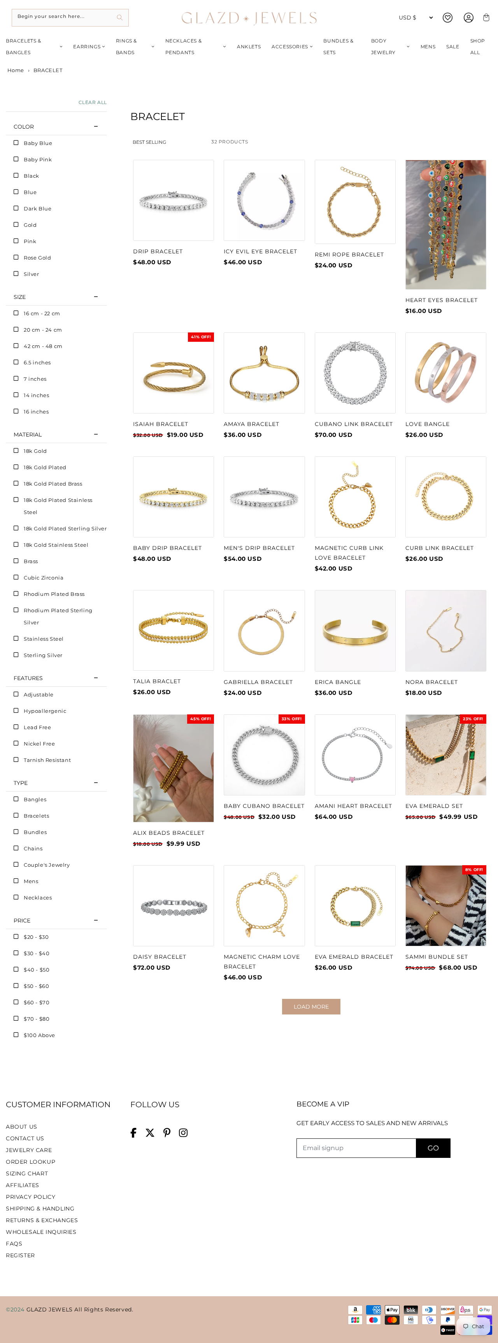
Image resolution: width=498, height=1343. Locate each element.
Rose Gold (37, 257)
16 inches (36, 411)
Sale (452, 46)
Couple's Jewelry (47, 865)
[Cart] (485, 18)
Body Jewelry (383, 46)
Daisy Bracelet (159, 956)
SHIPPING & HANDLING (40, 1208)
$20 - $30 (36, 937)
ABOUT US (21, 1126)
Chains (33, 848)
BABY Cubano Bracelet (264, 805)
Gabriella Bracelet (258, 682)
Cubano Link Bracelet (354, 424)
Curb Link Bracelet (439, 547)
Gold (30, 225)
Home (15, 70)
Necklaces (38, 897)
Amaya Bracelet (251, 424)
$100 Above (39, 1035)
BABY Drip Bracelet (167, 547)
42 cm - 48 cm (43, 346)
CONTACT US (25, 1138)
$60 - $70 (36, 1002)
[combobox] (70, 18)
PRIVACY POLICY (30, 1196)
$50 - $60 (36, 986)
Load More (311, 1006)
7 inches (35, 379)
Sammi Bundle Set (436, 956)
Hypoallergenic (45, 711)
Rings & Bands (126, 46)
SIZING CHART (27, 1173)
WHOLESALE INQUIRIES (41, 1231)
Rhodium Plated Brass (54, 594)
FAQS (14, 1243)
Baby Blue (38, 143)
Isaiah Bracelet (160, 424)
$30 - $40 (36, 953)
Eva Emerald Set (434, 805)
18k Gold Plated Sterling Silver (65, 528)
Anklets (249, 46)
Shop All (477, 46)
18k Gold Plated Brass (53, 484)
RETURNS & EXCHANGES (42, 1220)
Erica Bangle (338, 682)
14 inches (36, 395)
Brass (31, 561)
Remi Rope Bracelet (349, 254)
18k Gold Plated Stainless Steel (58, 506)
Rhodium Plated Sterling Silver (58, 616)
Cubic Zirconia (43, 577)
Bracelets (36, 816)
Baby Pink (38, 159)
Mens (428, 46)
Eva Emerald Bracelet (354, 956)
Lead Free (37, 727)
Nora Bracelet (431, 682)
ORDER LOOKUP (30, 1161)
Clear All (93, 102)
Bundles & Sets (338, 46)
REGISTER (20, 1255)
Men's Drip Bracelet (259, 547)
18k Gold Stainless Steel (56, 545)
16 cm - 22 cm (42, 313)
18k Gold (35, 451)
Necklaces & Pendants (183, 46)
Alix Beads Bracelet (169, 832)
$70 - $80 (36, 1019)
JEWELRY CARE (29, 1150)
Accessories (290, 46)
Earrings (86, 46)
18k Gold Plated (45, 467)
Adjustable (39, 694)
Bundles (35, 832)
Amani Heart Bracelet (353, 805)
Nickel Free (39, 743)
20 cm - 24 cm (43, 330)
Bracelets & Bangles (23, 46)
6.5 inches (37, 362)
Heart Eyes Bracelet (441, 300)
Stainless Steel (44, 639)
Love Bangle (427, 424)
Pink (30, 241)
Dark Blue (37, 208)
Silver (31, 274)
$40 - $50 (36, 970)
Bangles (35, 799)
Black (31, 176)
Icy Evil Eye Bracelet (260, 251)
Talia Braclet (157, 681)
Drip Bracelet (158, 251)
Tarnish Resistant (47, 760)
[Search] (120, 18)
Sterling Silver (43, 655)
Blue (30, 192)
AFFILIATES (22, 1185)
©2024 (16, 1309)
